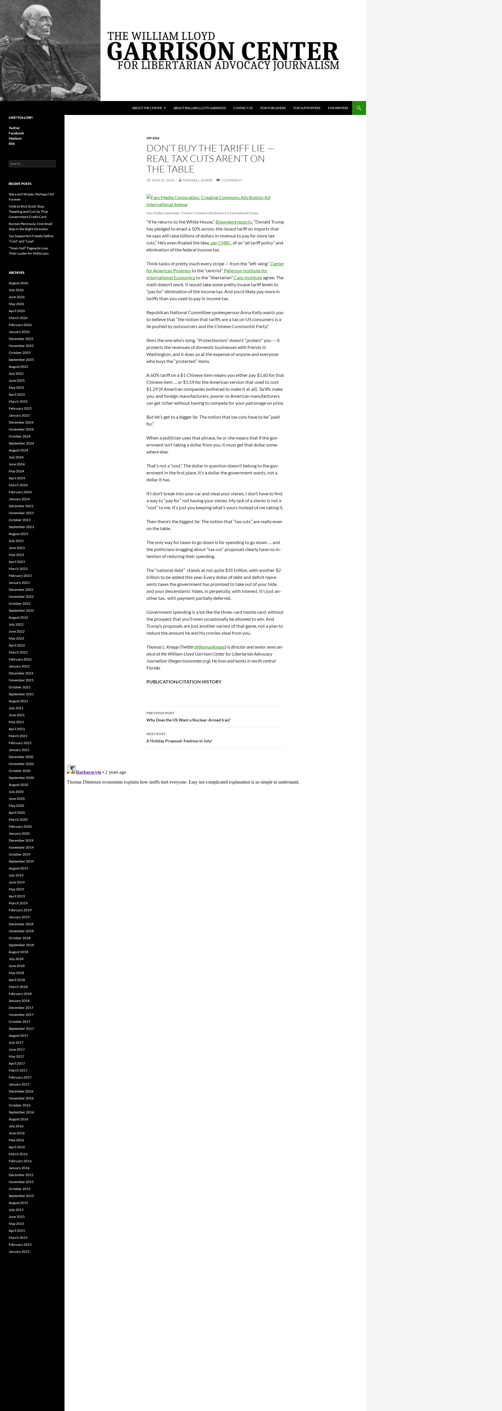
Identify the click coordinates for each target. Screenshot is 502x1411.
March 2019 (18, 903)
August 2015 (18, 1203)
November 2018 (21, 931)
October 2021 (20, 687)
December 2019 (21, 840)
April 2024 (17, 478)
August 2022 (18, 617)
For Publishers (273, 108)
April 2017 (17, 1063)
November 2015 (21, 1182)
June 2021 (17, 715)
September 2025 (21, 359)
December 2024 (21, 422)
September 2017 (21, 1028)
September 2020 (21, 777)
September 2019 (21, 861)
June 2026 (17, 297)
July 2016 (16, 1126)
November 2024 (21, 429)
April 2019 (17, 896)
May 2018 (16, 973)
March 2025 (18, 401)
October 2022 (20, 603)
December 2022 (21, 589)
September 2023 (21, 527)
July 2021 (16, 708)
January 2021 (19, 750)
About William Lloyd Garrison (199, 108)
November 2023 (21, 513)
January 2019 (19, 917)
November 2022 (21, 596)
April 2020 (17, 812)
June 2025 (17, 380)
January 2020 (19, 833)
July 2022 (16, 624)
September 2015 (21, 1196)
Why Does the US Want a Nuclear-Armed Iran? (188, 716)
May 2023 (16, 554)
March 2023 (18, 568)
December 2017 (21, 1007)
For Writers (338, 108)
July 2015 (16, 1209)
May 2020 (16, 805)
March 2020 (18, 819)
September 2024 (21, 443)
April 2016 (17, 1147)
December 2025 (21, 338)
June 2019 (17, 882)
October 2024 (20, 436)
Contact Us (243, 108)
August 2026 (18, 283)
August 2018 (18, 952)
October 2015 (20, 1189)
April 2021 (17, 729)
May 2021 (16, 722)
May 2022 (16, 638)
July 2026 (16, 290)
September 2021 (21, 694)
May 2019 (16, 889)
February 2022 (20, 659)
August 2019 (18, 868)
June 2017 (17, 1049)
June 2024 (17, 464)
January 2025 (19, 415)
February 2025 (20, 408)
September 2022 (21, 610)
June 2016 (17, 1133)
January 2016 (19, 1168)
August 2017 (18, 1035)
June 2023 (17, 548)
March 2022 (18, 652)
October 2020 (20, 771)
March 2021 (18, 736)
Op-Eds (152, 138)
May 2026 (16, 304)
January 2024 (19, 499)
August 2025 (18, 366)
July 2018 (16, 959)
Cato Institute (247, 277)
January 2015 (19, 1251)
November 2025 (21, 345)
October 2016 (20, 1105)
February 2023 (20, 575)
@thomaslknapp (210, 646)
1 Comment (231, 180)
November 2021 (21, 680)
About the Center (147, 108)
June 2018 (17, 966)
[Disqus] (215, 834)
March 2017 (18, 1070)
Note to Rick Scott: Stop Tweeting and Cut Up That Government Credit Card (28, 211)
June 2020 (17, 798)
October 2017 (20, 1021)
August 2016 (18, 1119)
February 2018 (20, 993)
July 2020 (16, 791)
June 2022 (17, 631)
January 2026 (19, 332)
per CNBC (221, 242)
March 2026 (18, 318)
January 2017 (19, 1084)
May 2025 (16, 387)
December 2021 (21, 673)
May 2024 (16, 471)
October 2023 (20, 520)
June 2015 (17, 1216)
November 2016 (21, 1098)
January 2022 (19, 666)
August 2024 (18, 450)
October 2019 (20, 854)
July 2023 (16, 541)
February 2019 (20, 910)
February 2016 (20, 1161)
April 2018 (17, 980)
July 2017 (16, 1042)
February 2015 (20, 1244)
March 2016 (18, 1154)
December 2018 (21, 924)
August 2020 (18, 784)
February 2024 (20, 492)
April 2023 (17, 561)
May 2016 (16, 1140)
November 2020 (21, 764)
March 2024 (18, 485)
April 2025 (17, 394)
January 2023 (19, 582)
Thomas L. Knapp (197, 180)
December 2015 (21, 1175)
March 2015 (18, 1237)
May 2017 (16, 1056)
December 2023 (21, 506)
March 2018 (18, 987)
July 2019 (16, 875)
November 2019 (21, 847)
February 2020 (20, 826)
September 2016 (21, 1112)
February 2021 (20, 743)
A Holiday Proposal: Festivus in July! (179, 737)
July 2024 (16, 457)
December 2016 (21, 1091)
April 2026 (17, 311)
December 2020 (21, 757)
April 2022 (17, 645)
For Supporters (306, 108)
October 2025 (20, 352)
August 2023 (18, 534)
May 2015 (16, 1223)
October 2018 (20, 938)
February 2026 (20, 325)
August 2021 (18, 701)
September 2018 (21, 945)
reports (234, 221)
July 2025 (16, 373)
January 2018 (19, 1000)
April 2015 (17, 1230)
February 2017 (20, 1077)
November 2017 (21, 1014)
